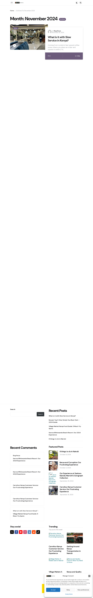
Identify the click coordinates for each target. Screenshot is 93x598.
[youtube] (21, 532)
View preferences (83, 590)
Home (12, 11)
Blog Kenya (57, 31)
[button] (89, 576)
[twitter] (12, 532)
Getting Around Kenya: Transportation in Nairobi (74, 549)
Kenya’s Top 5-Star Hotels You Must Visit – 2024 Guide (64, 421)
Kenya (15, 28)
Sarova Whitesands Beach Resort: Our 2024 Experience (65, 434)
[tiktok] (38, 532)
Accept (53, 590)
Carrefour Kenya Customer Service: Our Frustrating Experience (25, 486)
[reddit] (34, 532)
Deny (68, 590)
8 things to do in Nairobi (57, 439)
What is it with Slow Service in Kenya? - (25, 511)
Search (12, 409)
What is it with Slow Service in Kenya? (59, 38)
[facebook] (16, 532)
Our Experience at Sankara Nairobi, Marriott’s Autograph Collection (71, 475)
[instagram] (25, 532)
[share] (14, 45)
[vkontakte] (29, 532)
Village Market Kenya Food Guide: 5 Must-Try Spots (65, 427)
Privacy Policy (69, 594)
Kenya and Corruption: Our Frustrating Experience (70, 463)
